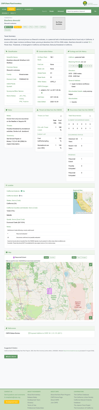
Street (74, 257)
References (11, 328)
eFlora (31, 27)
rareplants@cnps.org (13, 397)
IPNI (20, 101)
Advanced (61, 11)
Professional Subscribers (35, 408)
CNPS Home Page (57, 397)
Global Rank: (42, 73)
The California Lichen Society (83, 397)
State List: (41, 69)
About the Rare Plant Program (60, 395)
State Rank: (41, 77)
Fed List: (41, 64)
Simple (52, 11)
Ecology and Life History (77, 51)
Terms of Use (31, 405)
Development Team (12, 402)
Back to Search (11, 356)
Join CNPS (54, 403)
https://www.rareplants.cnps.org (71, 350)
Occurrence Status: (75, 135)
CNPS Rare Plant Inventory (11, 3)
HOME (4, 9)
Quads (46, 257)
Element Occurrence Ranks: (79, 120)
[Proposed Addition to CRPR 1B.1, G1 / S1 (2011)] (42, 93)
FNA (24, 96)
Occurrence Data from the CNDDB (81, 110)
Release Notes (32, 397)
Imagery (84, 257)
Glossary (30, 403)
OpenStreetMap (81, 213)
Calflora (25, 27)
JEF (20, 96)
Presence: (72, 155)
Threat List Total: (43, 116)
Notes (9, 110)
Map (9, 252)
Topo (78, 257)
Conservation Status (45, 51)
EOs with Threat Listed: (43, 128)
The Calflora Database (81, 395)
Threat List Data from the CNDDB (50, 110)
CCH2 (36, 27)
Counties (52, 257)
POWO (21, 99)
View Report (9, 27)
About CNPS (55, 400)
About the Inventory (33, 395)
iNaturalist (7, 30)
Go (95, 11)
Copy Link (18, 27)
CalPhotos (42, 27)
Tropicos (26, 101)
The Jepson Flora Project (82, 405)
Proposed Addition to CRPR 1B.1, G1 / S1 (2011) (46, 333)
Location (10, 185)
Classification (12, 51)
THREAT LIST (41, 134)
